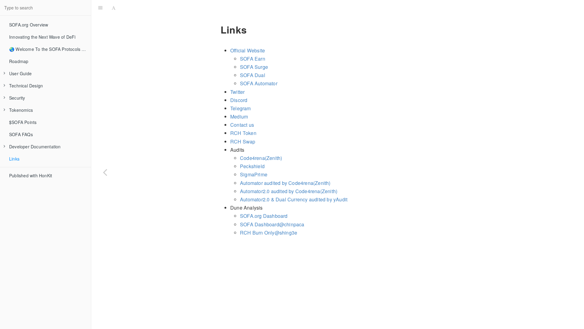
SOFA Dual (252, 75)
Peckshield (252, 166)
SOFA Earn (252, 58)
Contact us (242, 124)
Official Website (247, 50)
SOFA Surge (254, 66)
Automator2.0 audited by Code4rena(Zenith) (288, 191)
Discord (238, 100)
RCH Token (243, 132)
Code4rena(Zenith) (261, 157)
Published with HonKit (30, 175)
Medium (239, 116)
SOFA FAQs (21, 134)
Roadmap (18, 61)
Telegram (240, 108)
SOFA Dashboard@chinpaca (272, 224)
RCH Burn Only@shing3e (268, 232)
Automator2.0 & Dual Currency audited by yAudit (293, 199)
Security (17, 98)
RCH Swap (242, 141)
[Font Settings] (113, 7)
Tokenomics (21, 110)
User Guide (20, 73)
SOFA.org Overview (28, 25)
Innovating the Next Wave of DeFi (42, 37)
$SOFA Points (22, 122)
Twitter (237, 91)
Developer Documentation (35, 146)
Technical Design (26, 86)
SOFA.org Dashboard (264, 215)
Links (14, 159)
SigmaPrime (253, 174)
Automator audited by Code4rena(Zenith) (285, 182)
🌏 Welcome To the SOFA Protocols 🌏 (48, 49)
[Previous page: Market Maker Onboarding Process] (105, 172)
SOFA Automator (258, 83)
